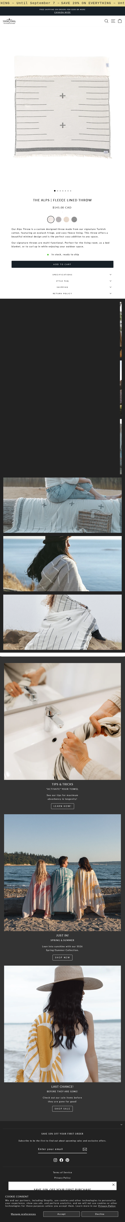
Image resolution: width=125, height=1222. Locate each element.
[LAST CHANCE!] (62, 1024)
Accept (61, 1214)
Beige (66, 219)
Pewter (58, 219)
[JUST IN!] (62, 872)
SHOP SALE (62, 1109)
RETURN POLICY (62, 293)
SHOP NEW (62, 957)
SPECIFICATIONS (62, 275)
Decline (99, 1214)
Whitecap (51, 219)
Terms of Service (62, 1172)
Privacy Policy (107, 1206)
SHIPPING (62, 287)
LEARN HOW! (63, 806)
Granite (74, 219)
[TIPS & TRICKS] (62, 721)
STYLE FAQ (62, 281)
